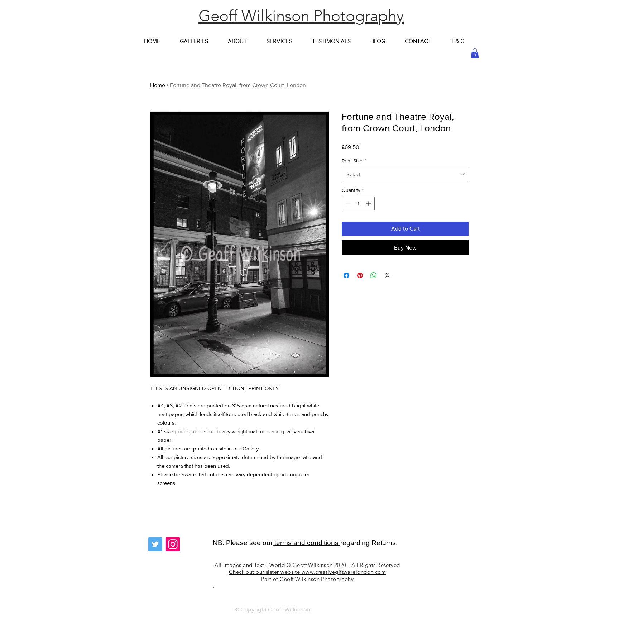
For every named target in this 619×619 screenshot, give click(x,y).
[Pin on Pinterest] (360, 275)
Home (157, 85)
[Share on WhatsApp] (373, 275)
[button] (475, 53)
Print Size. (354, 161)
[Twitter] (155, 544)
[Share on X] (387, 275)
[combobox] (405, 174)
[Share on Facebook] (346, 275)
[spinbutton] (358, 203)
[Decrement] (347, 203)
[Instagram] (173, 544)
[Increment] (369, 203)
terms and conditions (306, 543)
